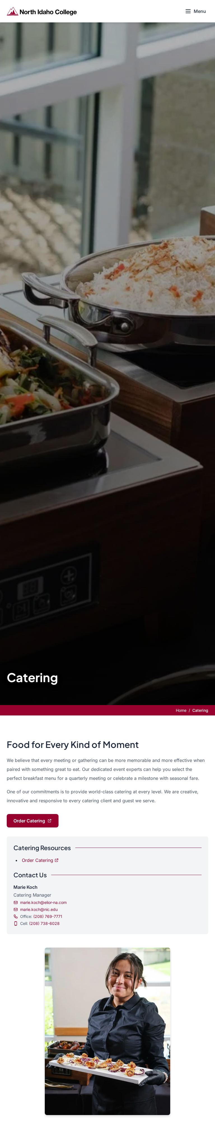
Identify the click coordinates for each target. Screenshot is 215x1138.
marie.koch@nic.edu (39, 909)
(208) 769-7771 (47, 916)
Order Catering (29, 821)
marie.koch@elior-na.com (43, 902)
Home (181, 710)
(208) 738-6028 (44, 923)
